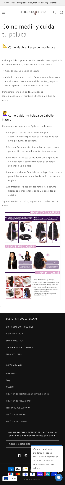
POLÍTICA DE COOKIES (16, 421)
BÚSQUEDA (11, 373)
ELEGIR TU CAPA (14, 354)
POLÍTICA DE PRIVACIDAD (18, 401)
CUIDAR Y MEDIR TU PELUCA (19, 347)
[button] (3, 12)
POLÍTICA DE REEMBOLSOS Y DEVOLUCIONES (27, 394)
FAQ (8, 380)
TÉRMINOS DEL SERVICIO (18, 407)
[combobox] (9, 478)
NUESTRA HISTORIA (15, 333)
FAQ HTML (11, 387)
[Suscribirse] (55, 444)
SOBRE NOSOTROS (14, 340)
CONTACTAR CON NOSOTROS (19, 326)
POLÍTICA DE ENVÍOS (16, 414)
